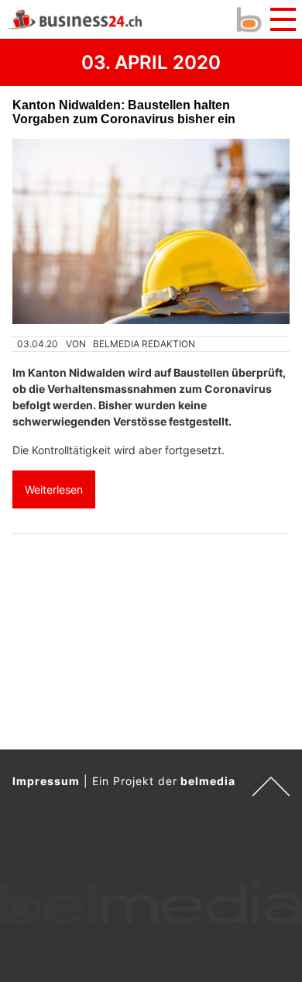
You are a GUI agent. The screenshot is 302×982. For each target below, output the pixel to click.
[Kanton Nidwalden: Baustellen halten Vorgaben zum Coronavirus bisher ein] (151, 231)
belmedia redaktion (144, 344)
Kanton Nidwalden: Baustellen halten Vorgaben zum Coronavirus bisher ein (123, 112)
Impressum (46, 780)
